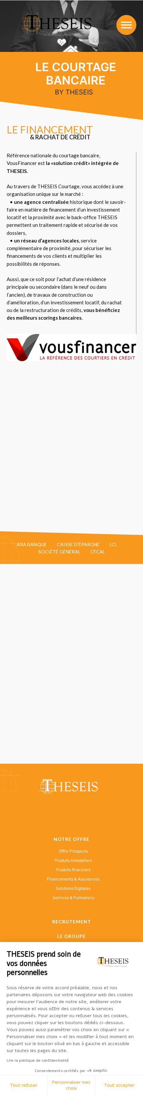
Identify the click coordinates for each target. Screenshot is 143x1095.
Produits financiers (73, 869)
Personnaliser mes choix (71, 1085)
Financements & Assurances (73, 878)
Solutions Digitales (73, 888)
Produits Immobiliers (73, 860)
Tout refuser (23, 1085)
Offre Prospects (73, 851)
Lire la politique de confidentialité (38, 1060)
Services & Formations (73, 897)
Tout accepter (119, 1085)
